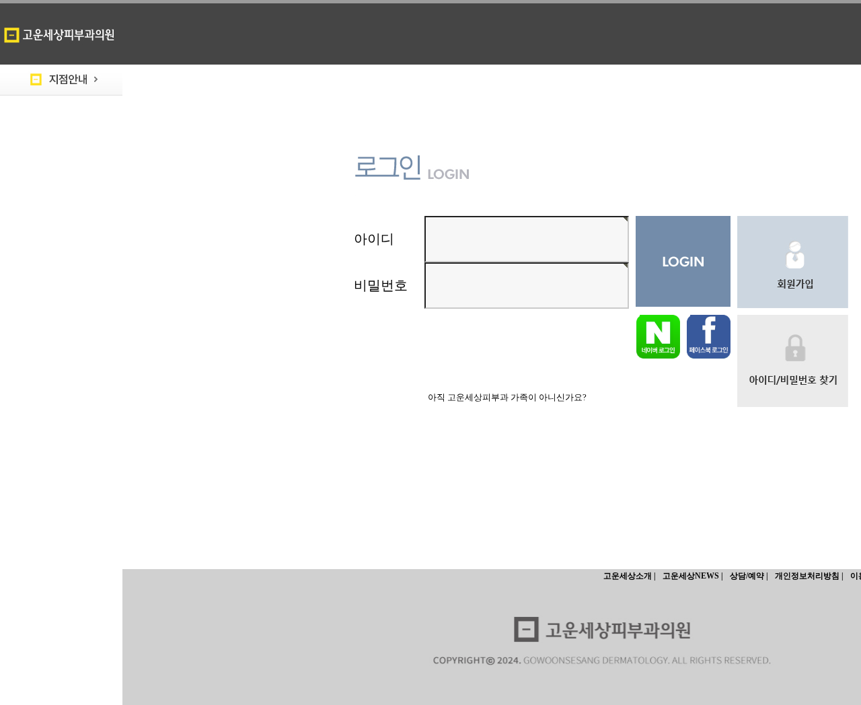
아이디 (374, 238)
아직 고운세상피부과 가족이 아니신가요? (507, 397)
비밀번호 (381, 285)
